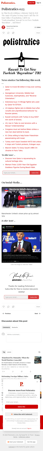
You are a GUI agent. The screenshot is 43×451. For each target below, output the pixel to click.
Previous (8, 313)
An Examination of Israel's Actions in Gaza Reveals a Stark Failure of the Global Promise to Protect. (16, 364)
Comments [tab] (6, 327)
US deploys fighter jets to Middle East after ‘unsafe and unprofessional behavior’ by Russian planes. (22, 110)
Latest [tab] (9, 352)
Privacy (37, 435)
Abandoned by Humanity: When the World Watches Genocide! (15, 359)
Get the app (31, 442)
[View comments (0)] (8, 33)
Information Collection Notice (25, 421)
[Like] (4, 33)
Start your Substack (16, 442)
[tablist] (10, 327)
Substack (12, 447)
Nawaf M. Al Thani (16, 367)
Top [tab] (4, 352)
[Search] (39, 352)
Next (36, 313)
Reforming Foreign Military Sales (15, 376)
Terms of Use (31, 419)
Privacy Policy (21, 423)
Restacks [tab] (15, 327)
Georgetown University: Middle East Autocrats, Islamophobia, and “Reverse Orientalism (20, 95)
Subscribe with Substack (23, 414)
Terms (15, 437)
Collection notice (24, 437)
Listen (39, 27)
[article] (21, 364)
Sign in (39, 3)
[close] (37, 381)
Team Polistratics (12, 26)
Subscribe (31, 3)
